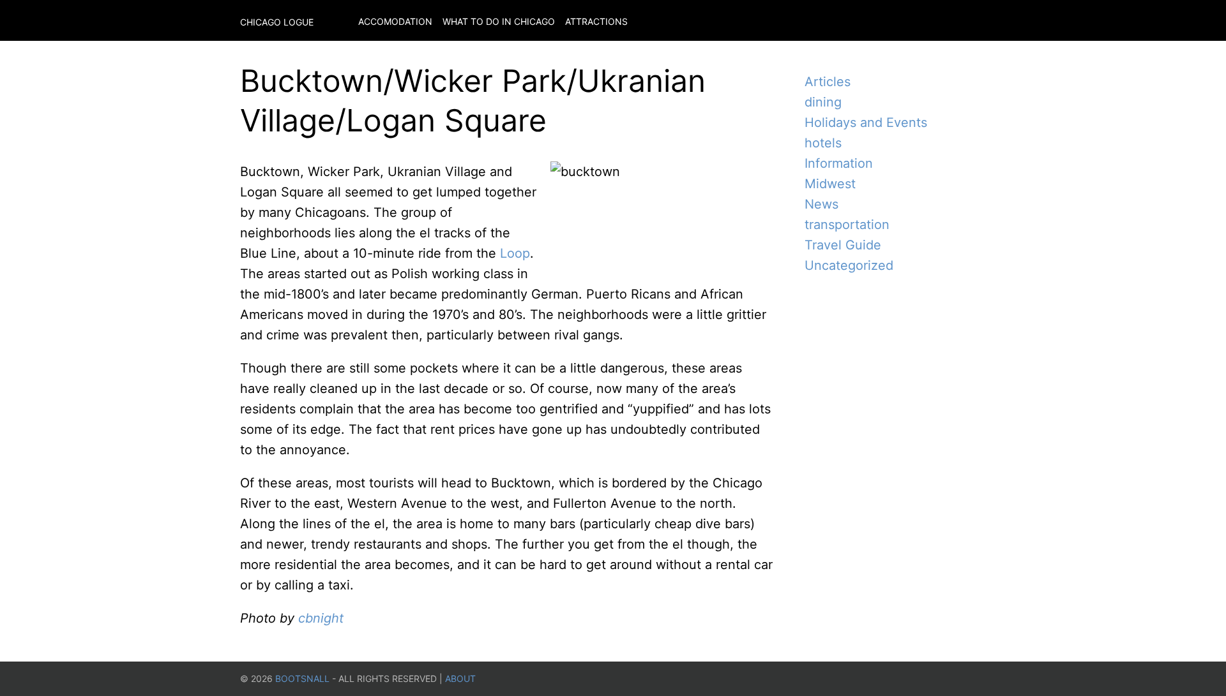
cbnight (321, 618)
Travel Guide (843, 245)
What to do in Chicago (499, 21)
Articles (828, 81)
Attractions (596, 21)
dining (823, 102)
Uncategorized (849, 265)
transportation (847, 224)
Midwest (830, 183)
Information (839, 163)
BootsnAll (302, 678)
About (460, 678)
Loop (515, 253)
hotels (823, 143)
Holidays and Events (866, 122)
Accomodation (395, 21)
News (821, 204)
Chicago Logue (277, 22)
